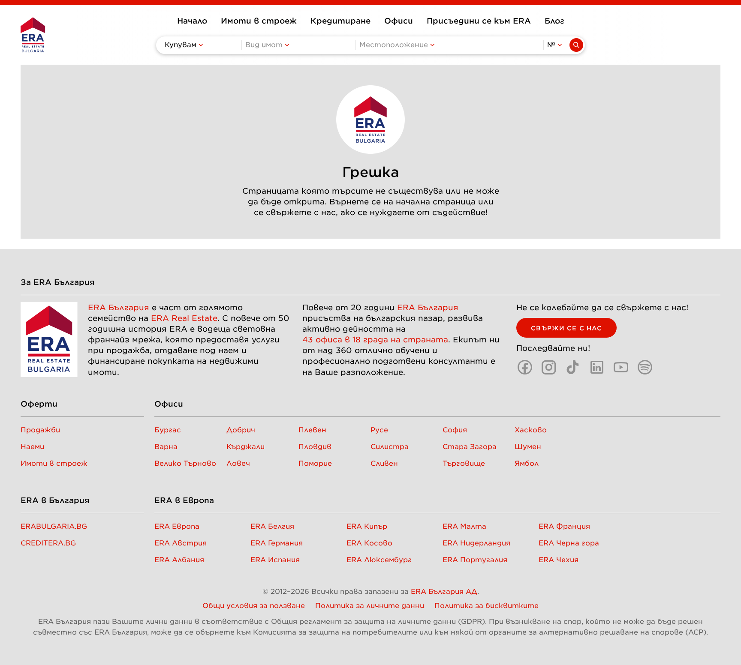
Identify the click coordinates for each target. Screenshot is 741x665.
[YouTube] (621, 367)
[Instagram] (548, 367)
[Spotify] (645, 367)
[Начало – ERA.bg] (33, 34)
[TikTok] (572, 367)
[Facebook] (524, 367)
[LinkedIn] (596, 367)
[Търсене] (576, 45)
